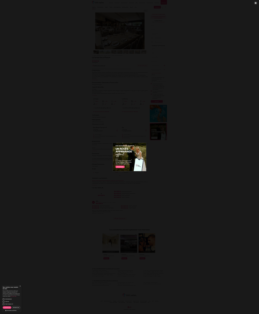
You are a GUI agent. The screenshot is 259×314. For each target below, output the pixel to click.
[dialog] (11, 299)
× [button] (20, 286)
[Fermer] (255, 3)
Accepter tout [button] (7, 307)
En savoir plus (13, 296)
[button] (11, 310)
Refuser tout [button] (16, 307)
